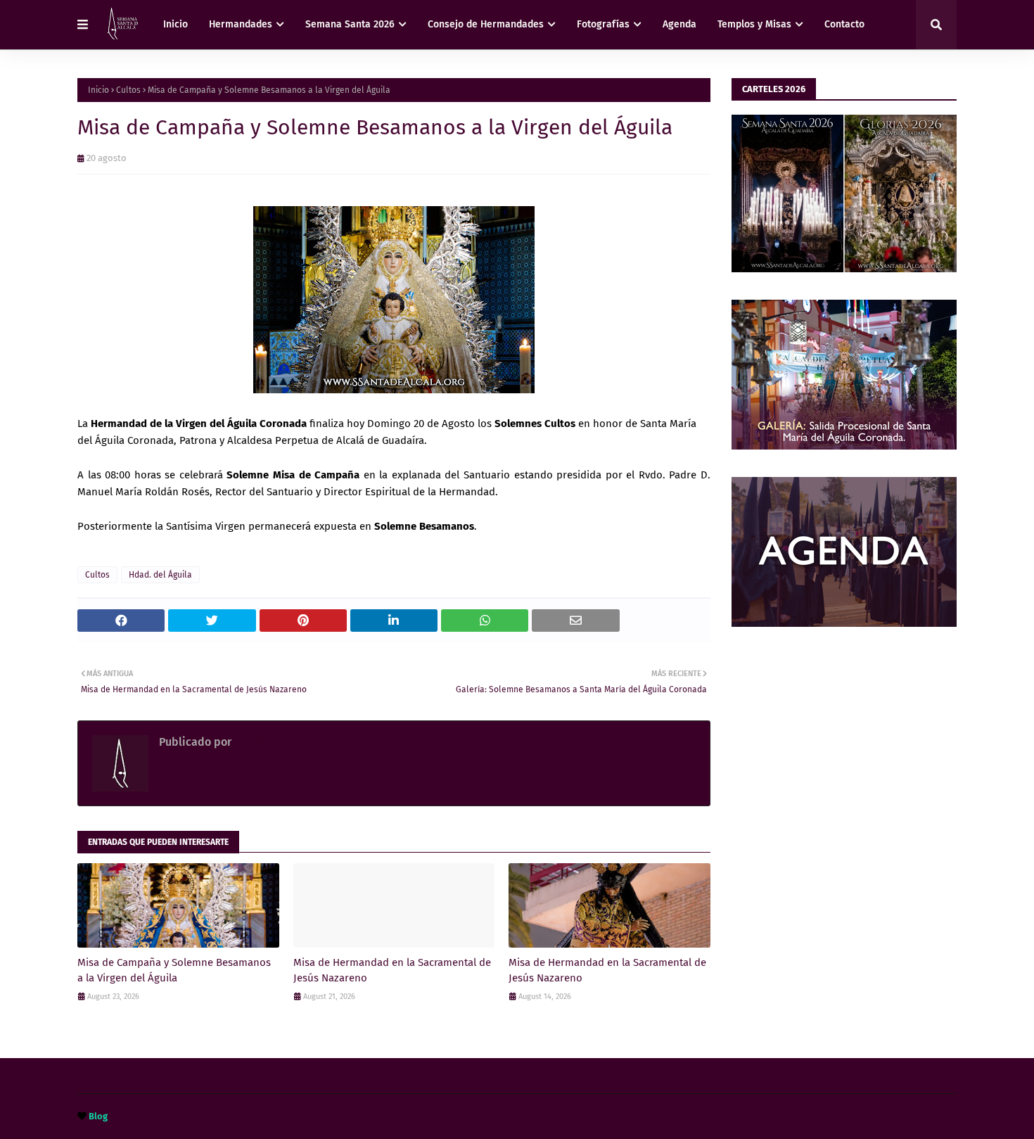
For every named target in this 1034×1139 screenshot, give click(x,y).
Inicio (98, 90)
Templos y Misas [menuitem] (754, 24)
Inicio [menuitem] (175, 24)
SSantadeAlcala (273, 742)
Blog (98, 1116)
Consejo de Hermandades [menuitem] (486, 24)
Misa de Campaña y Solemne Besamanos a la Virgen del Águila (174, 970)
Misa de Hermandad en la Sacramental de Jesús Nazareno (392, 970)
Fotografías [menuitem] (603, 24)
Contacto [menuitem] (844, 24)
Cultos (128, 90)
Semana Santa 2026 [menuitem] (350, 24)
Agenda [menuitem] (679, 24)
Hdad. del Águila (160, 575)
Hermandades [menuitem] (240, 24)
